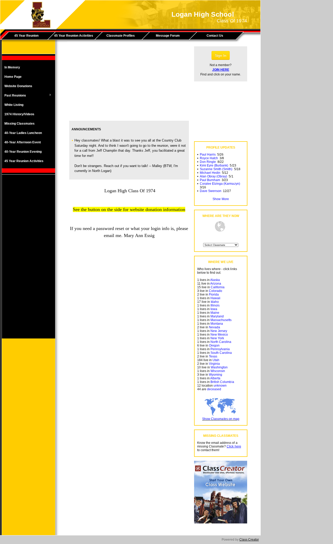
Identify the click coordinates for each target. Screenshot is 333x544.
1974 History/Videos (19, 114)
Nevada (214, 327)
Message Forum (168, 35)
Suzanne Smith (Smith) (216, 169)
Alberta (215, 378)
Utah (216, 360)
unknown (220, 385)
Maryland (217, 316)
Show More (221, 199)
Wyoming (215, 374)
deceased (214, 389)
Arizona (215, 283)
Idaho (215, 302)
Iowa (213, 309)
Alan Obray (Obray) (213, 176)
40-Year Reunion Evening (23, 151)
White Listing (13, 105)
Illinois (215, 305)
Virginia (214, 364)
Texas (213, 356)
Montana (216, 323)
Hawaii (215, 298)
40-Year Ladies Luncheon (23, 133)
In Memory (12, 67)
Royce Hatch (209, 158)
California (218, 287)
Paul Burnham (210, 180)
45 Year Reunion (26, 35)
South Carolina (221, 353)
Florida (214, 294)
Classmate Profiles (120, 35)
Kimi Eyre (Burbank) (214, 165)
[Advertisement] (28, 260)
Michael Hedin (210, 173)
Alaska (215, 280)
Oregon (214, 345)
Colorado (215, 291)
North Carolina (220, 342)
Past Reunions (14, 96)
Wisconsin (217, 371)
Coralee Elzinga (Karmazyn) (220, 183)
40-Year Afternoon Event (22, 142)
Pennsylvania (220, 349)
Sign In (220, 55)
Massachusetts (221, 320)
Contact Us (215, 35)
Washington (219, 367)
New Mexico (219, 334)
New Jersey (218, 331)
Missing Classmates (19, 123)
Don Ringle (208, 162)
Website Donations (18, 86)
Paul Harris (208, 154)
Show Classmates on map (220, 419)
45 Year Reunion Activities (73, 35)
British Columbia (222, 382)
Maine (214, 313)
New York (217, 338)
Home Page (13, 77)
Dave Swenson (210, 191)
